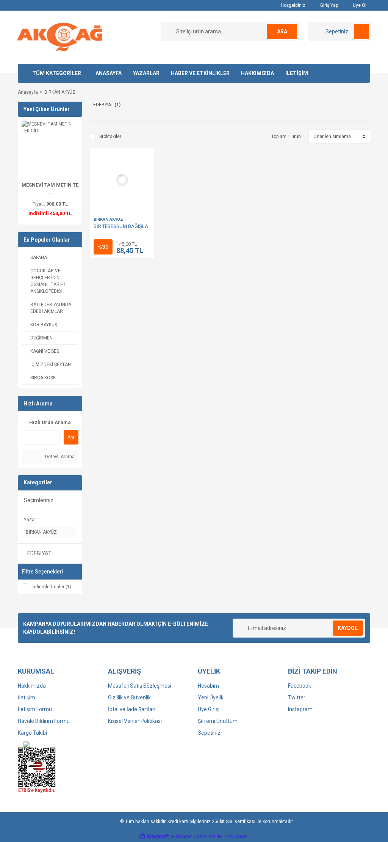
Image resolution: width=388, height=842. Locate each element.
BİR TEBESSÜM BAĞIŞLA (121, 226)
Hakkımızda (32, 686)
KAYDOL (348, 628)
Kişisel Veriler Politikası (135, 721)
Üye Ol (359, 5)
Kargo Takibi (32, 733)
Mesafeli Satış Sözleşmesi (139, 686)
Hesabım (208, 686)
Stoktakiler (110, 136)
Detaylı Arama (59, 456)
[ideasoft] (154, 836)
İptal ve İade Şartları (131, 709)
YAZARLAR (146, 73)
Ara (71, 437)
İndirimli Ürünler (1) (51, 586)
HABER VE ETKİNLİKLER (200, 73)
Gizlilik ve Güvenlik (129, 697)
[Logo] (59, 36)
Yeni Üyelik (211, 697)
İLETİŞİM (296, 73)
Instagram (300, 709)
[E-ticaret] (193, 836)
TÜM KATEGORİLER (56, 73)
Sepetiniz (209, 733)
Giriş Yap (328, 5)
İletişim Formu (35, 709)
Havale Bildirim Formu (44, 721)
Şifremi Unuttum (218, 721)
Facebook (299, 686)
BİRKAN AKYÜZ (59, 92)
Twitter (296, 697)
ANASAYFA (108, 73)
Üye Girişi (208, 709)
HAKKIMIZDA (257, 73)
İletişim (26, 697)
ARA (282, 31)
